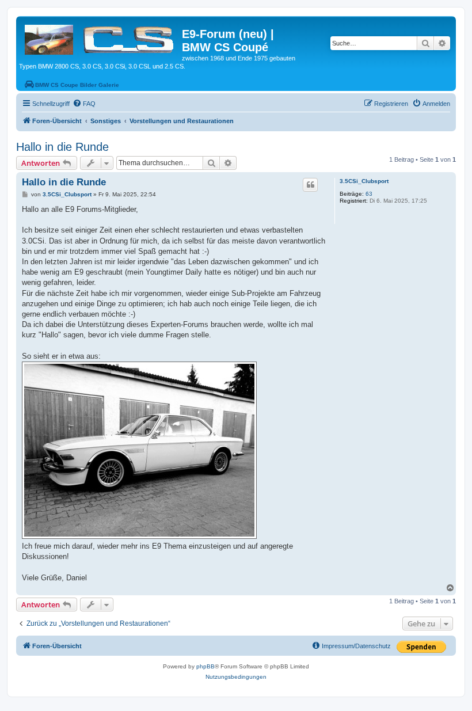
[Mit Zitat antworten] (310, 185)
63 (369, 194)
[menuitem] (84, 104)
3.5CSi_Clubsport (364, 181)
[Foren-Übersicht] (100, 37)
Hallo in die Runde (62, 146)
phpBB (205, 666)
